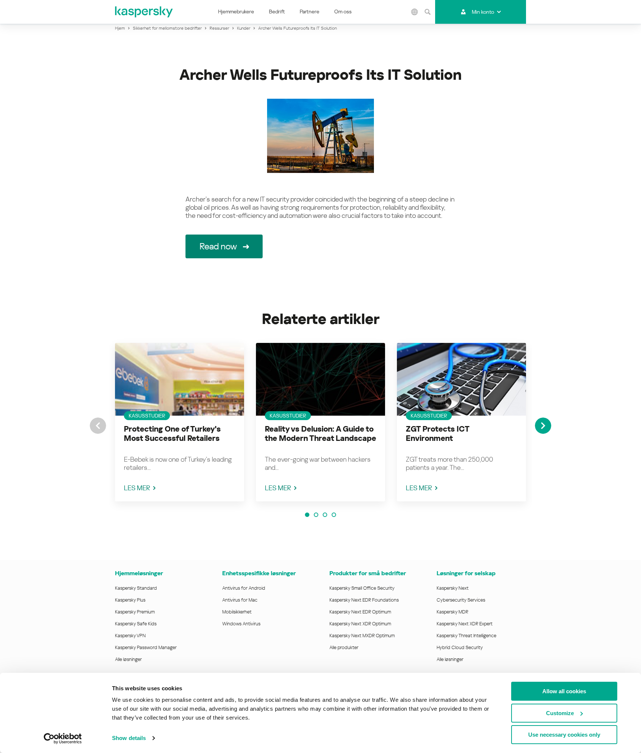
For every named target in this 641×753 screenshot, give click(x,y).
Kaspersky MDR (452, 612)
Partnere (309, 11)
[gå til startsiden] (144, 12)
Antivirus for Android (243, 588)
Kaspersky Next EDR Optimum (360, 612)
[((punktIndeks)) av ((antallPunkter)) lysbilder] (307, 514)
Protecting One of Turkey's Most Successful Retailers (172, 434)
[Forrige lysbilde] (98, 425)
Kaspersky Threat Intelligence (466, 635)
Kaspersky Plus (130, 600)
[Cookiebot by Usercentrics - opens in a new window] (62, 738)
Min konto (483, 12)
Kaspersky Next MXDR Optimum (362, 635)
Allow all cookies (564, 691)
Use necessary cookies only (564, 734)
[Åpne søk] (427, 12)
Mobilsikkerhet (237, 612)
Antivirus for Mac (239, 600)
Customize (560, 713)
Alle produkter (343, 647)
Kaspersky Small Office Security (362, 588)
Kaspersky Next (453, 588)
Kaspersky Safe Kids (136, 623)
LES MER (137, 488)
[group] (179, 422)
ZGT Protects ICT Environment (437, 434)
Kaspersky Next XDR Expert (465, 623)
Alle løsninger (128, 659)
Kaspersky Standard (136, 588)
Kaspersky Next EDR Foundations (364, 600)
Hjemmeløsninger (139, 573)
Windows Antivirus (241, 623)
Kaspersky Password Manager (146, 647)
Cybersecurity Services (461, 600)
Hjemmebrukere (236, 11)
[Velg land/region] (414, 12)
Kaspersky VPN (130, 635)
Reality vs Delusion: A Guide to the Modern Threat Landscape (320, 434)
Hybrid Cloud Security (460, 647)
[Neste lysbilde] (543, 425)
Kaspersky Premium (135, 612)
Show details (129, 738)
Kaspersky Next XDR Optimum (360, 623)
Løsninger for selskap (466, 573)
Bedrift (277, 11)
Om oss (343, 11)
